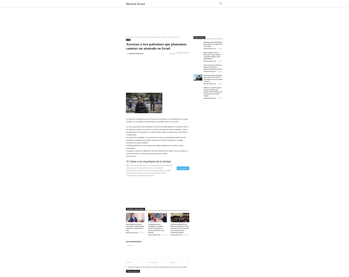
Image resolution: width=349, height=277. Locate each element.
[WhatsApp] (140, 58)
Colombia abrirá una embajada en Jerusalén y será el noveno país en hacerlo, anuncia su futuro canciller (156, 228)
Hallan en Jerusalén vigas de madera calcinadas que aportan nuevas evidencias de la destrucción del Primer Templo (213, 92)
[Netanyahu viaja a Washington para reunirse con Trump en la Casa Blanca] (198, 44)
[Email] (153, 58)
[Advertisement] (174, 23)
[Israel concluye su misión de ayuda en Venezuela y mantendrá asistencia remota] (198, 67)
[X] (132, 58)
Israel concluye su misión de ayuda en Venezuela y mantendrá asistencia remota (213, 67)
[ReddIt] (149, 58)
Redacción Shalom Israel (136, 53)
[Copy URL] (161, 58)
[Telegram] (157, 58)
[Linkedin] (144, 58)
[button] (221, 3)
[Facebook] (128, 58)
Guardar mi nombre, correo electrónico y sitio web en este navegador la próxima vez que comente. (157, 267)
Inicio (127, 37)
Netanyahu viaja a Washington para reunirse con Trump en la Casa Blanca (213, 44)
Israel (132, 37)
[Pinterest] (136, 58)
